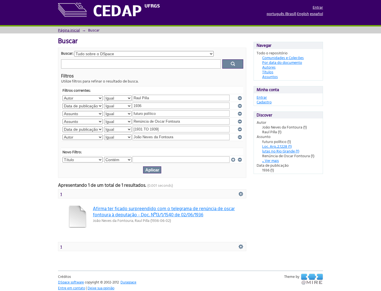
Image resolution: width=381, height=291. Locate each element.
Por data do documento (282, 62)
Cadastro (264, 102)
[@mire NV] (312, 279)
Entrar (318, 7)
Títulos (267, 72)
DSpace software (71, 282)
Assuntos (270, 76)
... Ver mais (270, 160)
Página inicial (69, 30)
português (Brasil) (281, 13)
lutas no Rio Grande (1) (280, 151)
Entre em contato (71, 288)
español (316, 13)
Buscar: (67, 53)
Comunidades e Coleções (283, 57)
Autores (269, 67)
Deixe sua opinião (101, 288)
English (303, 13)
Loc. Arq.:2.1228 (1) (277, 146)
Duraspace (128, 282)
